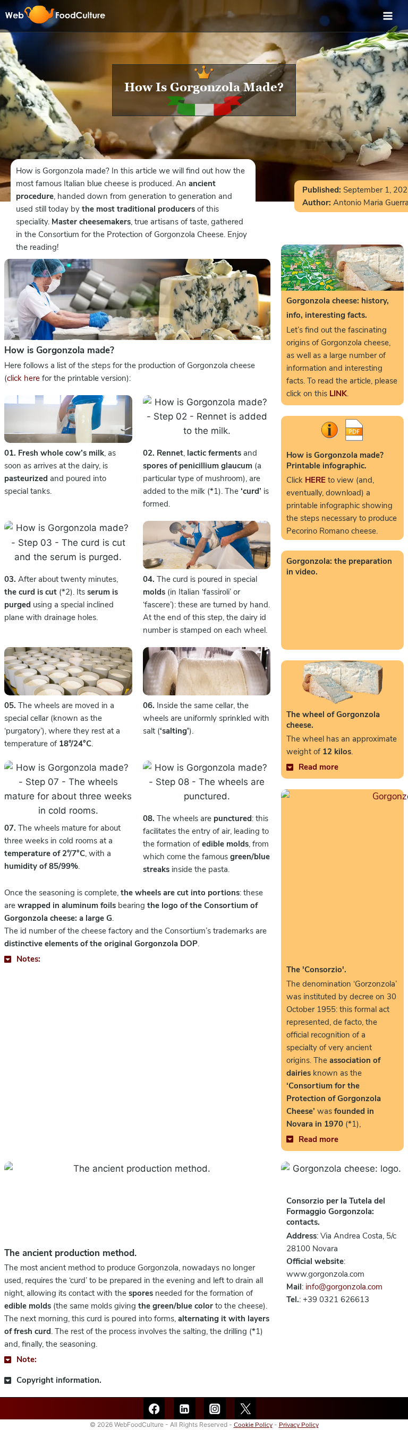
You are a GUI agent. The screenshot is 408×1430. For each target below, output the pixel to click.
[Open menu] (393, 15)
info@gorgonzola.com (343, 1286)
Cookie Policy (253, 1424)
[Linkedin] (185, 1408)
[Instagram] (215, 1408)
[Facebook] (154, 1408)
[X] (246, 1408)
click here (23, 378)
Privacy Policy (299, 1424)
